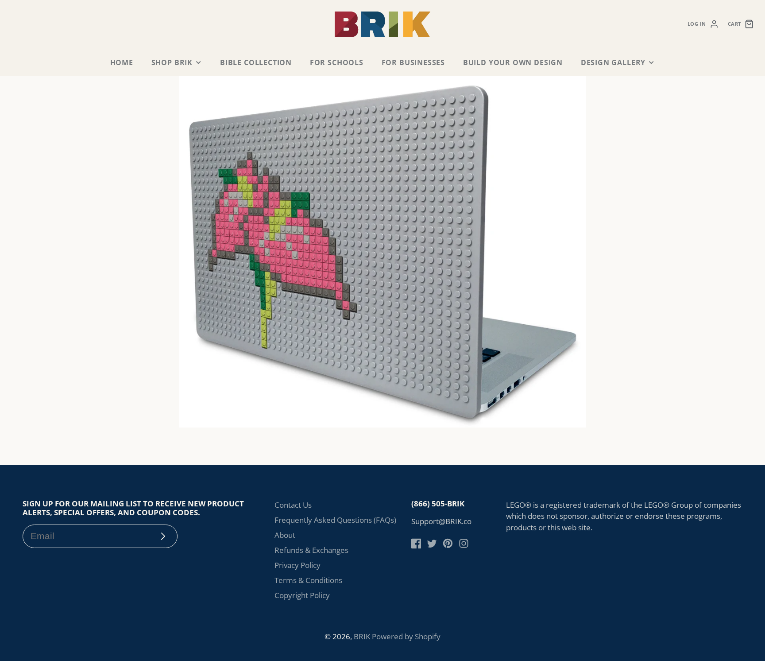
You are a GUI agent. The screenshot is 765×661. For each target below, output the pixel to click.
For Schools (336, 62)
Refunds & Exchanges (311, 550)
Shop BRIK (172, 62)
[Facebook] (416, 543)
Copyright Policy (302, 595)
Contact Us (293, 505)
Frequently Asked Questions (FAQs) (335, 520)
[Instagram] (464, 543)
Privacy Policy (297, 565)
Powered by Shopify (406, 636)
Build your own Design (513, 62)
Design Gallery (613, 62)
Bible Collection (256, 62)
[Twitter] (432, 543)
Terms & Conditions (308, 580)
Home (121, 62)
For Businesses (413, 62)
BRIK (362, 636)
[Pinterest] (448, 543)
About (284, 535)
